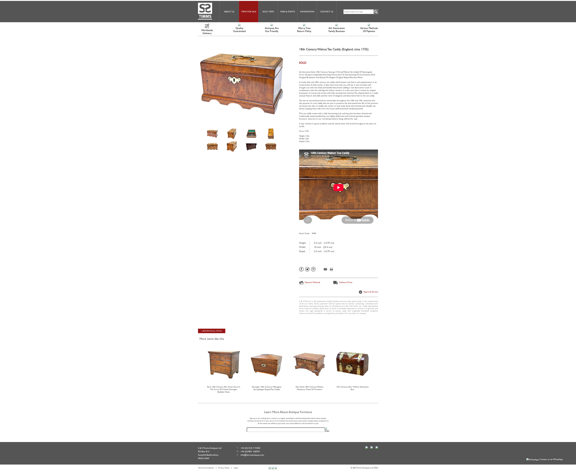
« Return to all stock (211, 331)
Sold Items (268, 11)
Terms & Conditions (206, 468)
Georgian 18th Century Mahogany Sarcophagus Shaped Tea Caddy (266, 388)
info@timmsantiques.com (252, 455)
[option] (212, 133)
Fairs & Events (287, 11)
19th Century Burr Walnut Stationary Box (352, 388)
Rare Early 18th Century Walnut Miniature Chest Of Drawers (309, 388)
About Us (229, 11)
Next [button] (377, 365)
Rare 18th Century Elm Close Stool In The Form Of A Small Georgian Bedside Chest (223, 389)
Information (307, 11)
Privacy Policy (224, 468)
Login (236, 468)
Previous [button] (199, 365)
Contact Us (326, 11)
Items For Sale (248, 11)
